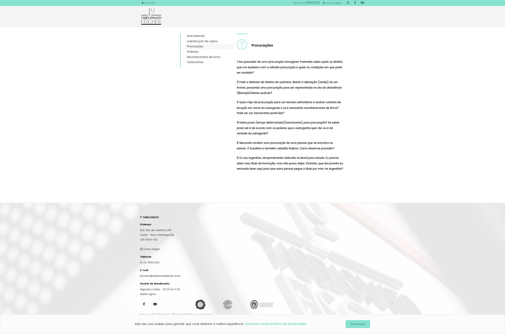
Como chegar (151, 249)
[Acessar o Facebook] (355, 3)
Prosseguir (358, 324)
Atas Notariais (196, 36)
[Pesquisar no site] (348, 3)
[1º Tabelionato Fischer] (152, 16)
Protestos (192, 52)
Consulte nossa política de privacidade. (276, 324)
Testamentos (195, 62)
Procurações (195, 46)
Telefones (146, 257)
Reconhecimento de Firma (203, 57)
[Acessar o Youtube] (362, 3)
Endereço (145, 224)
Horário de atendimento (154, 284)
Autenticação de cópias (202, 41)
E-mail (144, 270)
